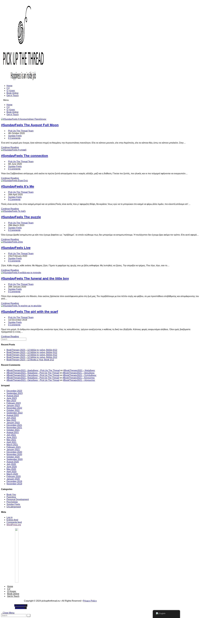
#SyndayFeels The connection (24, 156)
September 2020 (15, 459)
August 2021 (13, 432)
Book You (11, 494)
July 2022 (11, 418)
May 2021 (11, 440)
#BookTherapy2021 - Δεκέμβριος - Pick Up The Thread (33, 370)
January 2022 (13, 422)
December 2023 (14, 391)
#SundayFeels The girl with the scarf (29, 311)
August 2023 (13, 396)
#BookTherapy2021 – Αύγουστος (79, 378)
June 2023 (12, 398)
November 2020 (14, 454)
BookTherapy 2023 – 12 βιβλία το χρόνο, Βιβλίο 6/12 (32, 350)
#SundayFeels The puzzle (21, 217)
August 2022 (13, 415)
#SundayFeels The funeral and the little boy (35, 278)
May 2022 (11, 420)
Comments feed (14, 522)
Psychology (12, 502)
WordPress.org (14, 525)
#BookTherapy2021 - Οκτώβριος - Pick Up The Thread (33, 375)
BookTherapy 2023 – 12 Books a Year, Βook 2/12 (30, 360)
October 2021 (13, 430)
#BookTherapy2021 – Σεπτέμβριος (79, 375)
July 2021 (11, 435)
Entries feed (12, 520)
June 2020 (12, 467)
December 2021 (14, 425)
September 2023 (15, 393)
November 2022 (14, 408)
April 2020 (11, 471)
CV (8, 88)
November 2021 (14, 427)
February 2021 (14, 447)
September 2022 (15, 413)
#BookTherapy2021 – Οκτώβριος (79, 373)
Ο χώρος (11, 90)
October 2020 (13, 457)
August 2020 (13, 462)
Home (9, 86)
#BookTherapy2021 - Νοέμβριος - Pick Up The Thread (33, 373)
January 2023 (13, 405)
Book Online (13, 93)
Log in (10, 517)
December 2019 (14, 481)
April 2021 (11, 442)
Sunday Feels (15, 136)
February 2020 (14, 476)
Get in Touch (13, 95)
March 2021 (12, 444)
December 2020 (14, 452)
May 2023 (11, 400)
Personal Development (18, 499)
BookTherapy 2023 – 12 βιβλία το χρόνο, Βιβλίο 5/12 (32, 352)
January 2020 (13, 479)
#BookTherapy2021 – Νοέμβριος (79, 370)
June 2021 (12, 437)
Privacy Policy (90, 601)
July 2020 (11, 464)
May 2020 (11, 469)
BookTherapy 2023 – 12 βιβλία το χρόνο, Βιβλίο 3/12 (32, 357)
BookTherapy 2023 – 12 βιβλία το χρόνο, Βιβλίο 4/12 (32, 355)
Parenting (11, 497)
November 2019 (14, 484)
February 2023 (14, 403)
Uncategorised (14, 507)
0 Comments (14, 138)
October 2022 (13, 410)
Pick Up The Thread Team (20, 131)
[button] (100, 100)
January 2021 (13, 449)
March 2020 (12, 474)
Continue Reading (10, 147)
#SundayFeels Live (15, 248)
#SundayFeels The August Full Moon (30, 125)
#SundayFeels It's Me (17, 186)
